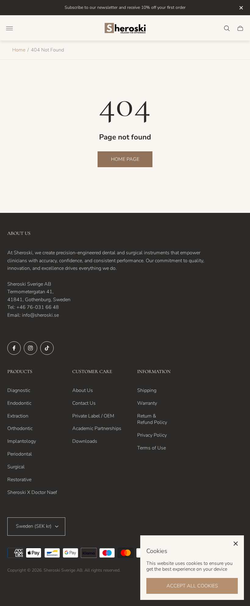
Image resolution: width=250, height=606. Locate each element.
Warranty (147, 403)
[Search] (227, 28)
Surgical (16, 466)
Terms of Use (151, 448)
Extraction (17, 416)
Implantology (21, 441)
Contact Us (84, 403)
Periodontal (19, 454)
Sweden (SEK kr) (34, 526)
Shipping (146, 390)
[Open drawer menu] (9, 28)
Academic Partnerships (96, 428)
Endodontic (19, 403)
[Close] (235, 543)
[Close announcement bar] (241, 8)
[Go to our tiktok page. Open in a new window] (47, 348)
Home (18, 50)
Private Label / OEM (93, 416)
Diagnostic (18, 390)
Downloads (84, 441)
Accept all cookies (192, 586)
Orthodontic (20, 428)
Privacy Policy (152, 435)
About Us (82, 390)
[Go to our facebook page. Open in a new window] (14, 348)
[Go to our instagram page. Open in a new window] (30, 348)
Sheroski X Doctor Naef (32, 492)
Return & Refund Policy (152, 419)
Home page (125, 159)
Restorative (19, 479)
